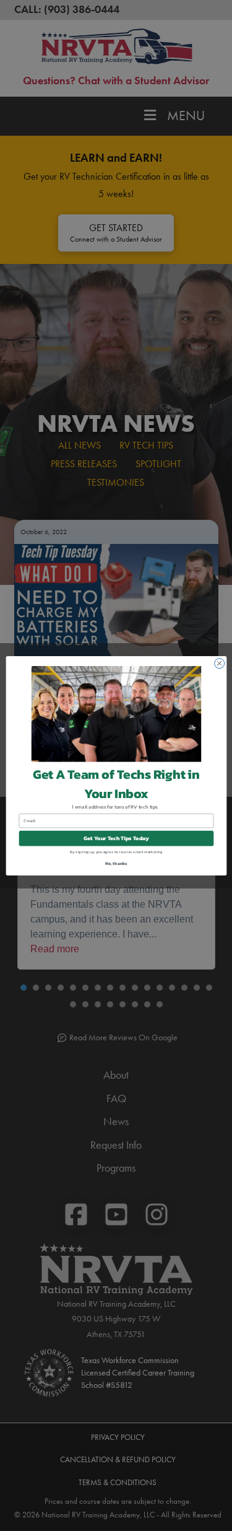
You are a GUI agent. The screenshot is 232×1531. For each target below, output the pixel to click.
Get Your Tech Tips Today (116, 838)
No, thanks (116, 862)
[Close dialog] (219, 663)
